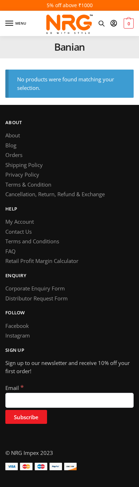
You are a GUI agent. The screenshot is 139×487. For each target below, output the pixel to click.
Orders (13, 154)
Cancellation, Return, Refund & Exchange (55, 194)
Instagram (17, 335)
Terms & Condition (28, 184)
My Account (19, 221)
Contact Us (18, 231)
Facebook (17, 325)
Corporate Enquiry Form (35, 288)
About (12, 135)
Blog (10, 145)
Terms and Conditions (32, 241)
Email (14, 387)
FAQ (10, 251)
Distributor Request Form (36, 298)
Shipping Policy (24, 164)
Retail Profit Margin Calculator (41, 260)
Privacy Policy (22, 174)
